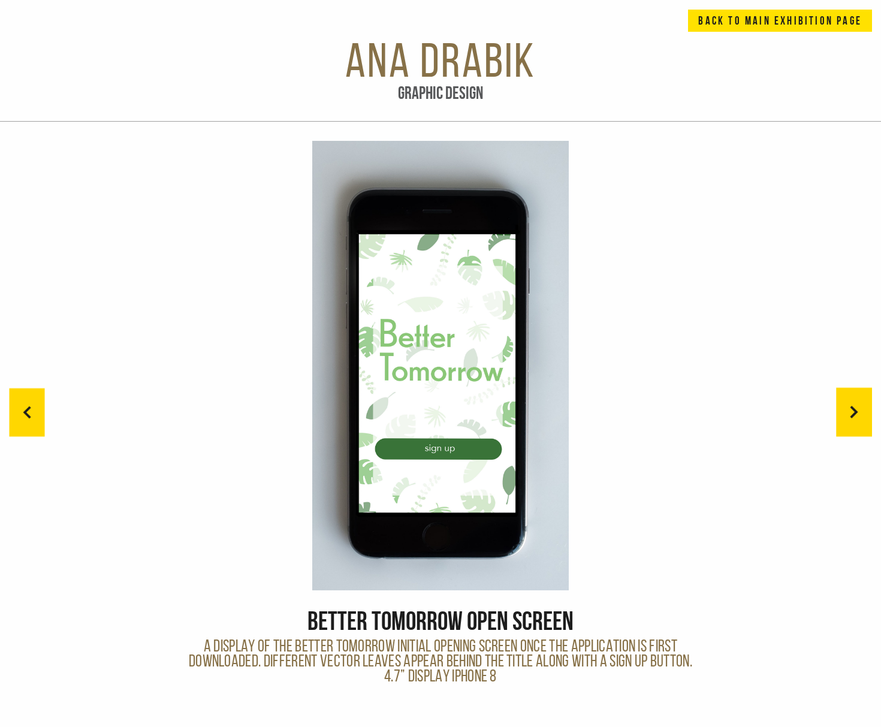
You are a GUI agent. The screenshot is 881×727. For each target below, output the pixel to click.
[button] (854, 412)
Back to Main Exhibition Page (780, 20)
